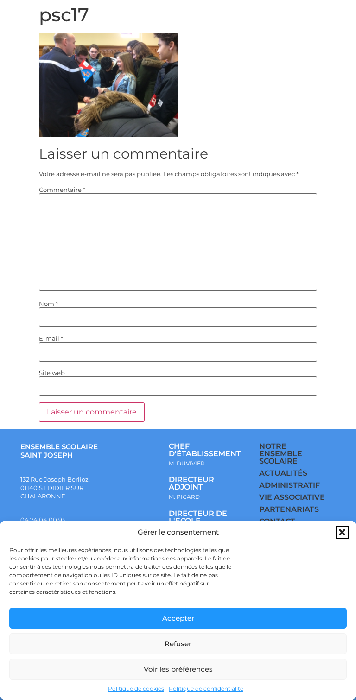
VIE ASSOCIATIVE (292, 497)
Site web (52, 373)
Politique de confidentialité (206, 688)
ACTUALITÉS (283, 473)
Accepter (178, 618)
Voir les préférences (178, 669)
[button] (342, 532)
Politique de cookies (136, 688)
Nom (48, 304)
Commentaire (62, 190)
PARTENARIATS (289, 509)
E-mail (51, 339)
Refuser (178, 643)
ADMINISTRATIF (289, 485)
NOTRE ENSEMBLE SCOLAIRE (280, 453)
